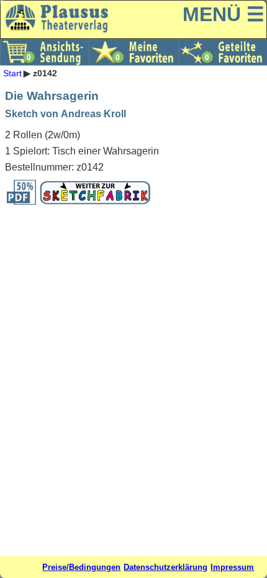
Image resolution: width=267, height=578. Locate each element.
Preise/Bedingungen (81, 567)
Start (12, 73)
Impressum (232, 567)
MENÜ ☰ (224, 14)
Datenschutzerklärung (165, 567)
